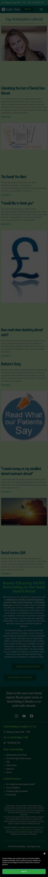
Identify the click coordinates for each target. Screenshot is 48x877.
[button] (44, 853)
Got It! (24, 871)
